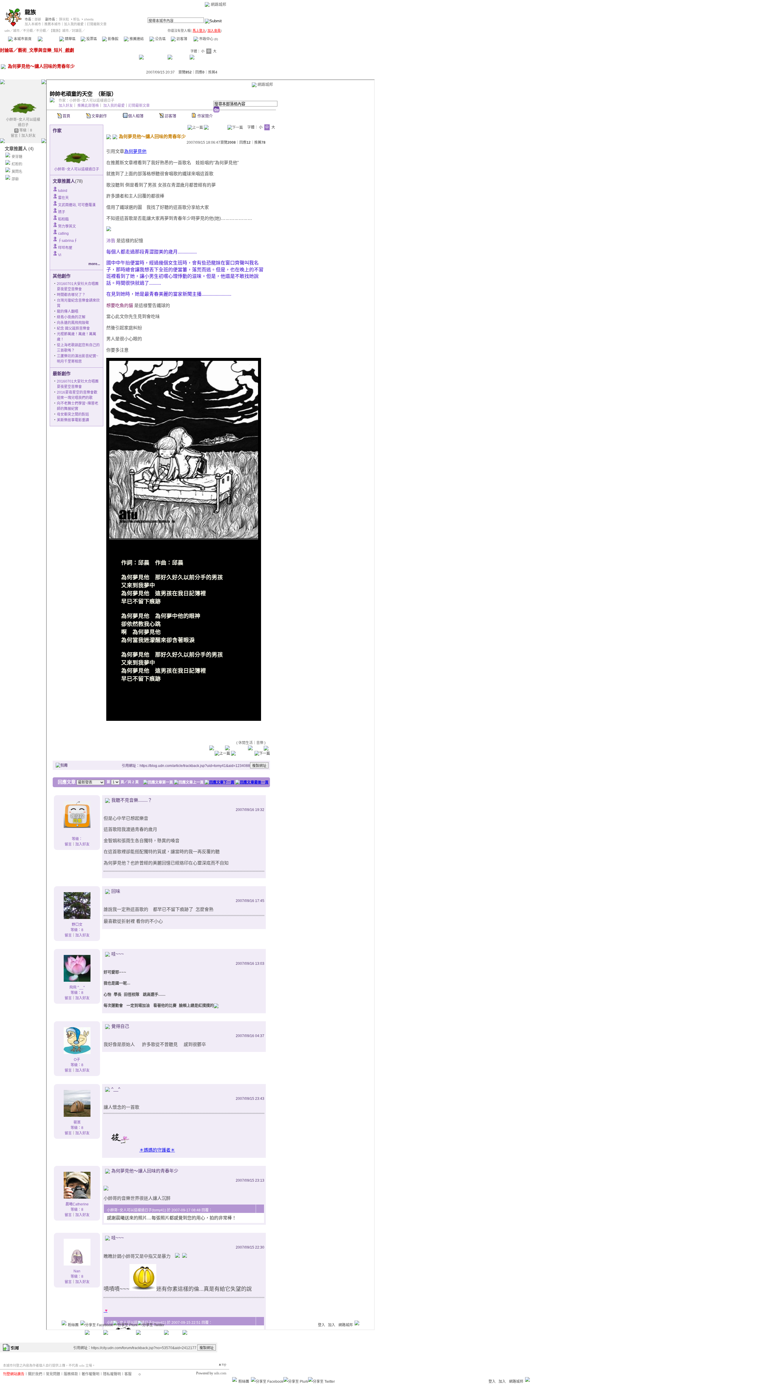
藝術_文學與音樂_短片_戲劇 (46, 50)
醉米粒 (64, 19)
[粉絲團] (234, 1379)
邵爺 (38, 19)
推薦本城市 (52, 24)
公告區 (160, 39)
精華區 (70, 39)
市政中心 (208, 39)
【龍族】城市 (59, 30)
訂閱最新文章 (97, 24)
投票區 (91, 39)
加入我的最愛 (74, 24)
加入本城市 (33, 24)
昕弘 (76, 19)
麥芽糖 (17, 157)
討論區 (48, 39)
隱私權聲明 (112, 1374)
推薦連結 (136, 39)
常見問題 (53, 1374)
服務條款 (71, 1374)
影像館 (112, 39)
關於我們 (35, 1374)
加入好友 (28, 136)
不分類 (28, 30)
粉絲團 (243, 1381)
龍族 (30, 12)
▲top (222, 1364)
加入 (502, 1381)
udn (7, 30)
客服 (128, 1374)
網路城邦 (218, 4)
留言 (14, 136)
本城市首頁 (22, 39)
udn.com (220, 1373)
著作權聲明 (90, 1374)
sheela (88, 19)
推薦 (212, 72)
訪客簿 (181, 39)
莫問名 (17, 172)
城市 (16, 30)
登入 (492, 1381)
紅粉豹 (17, 164)
